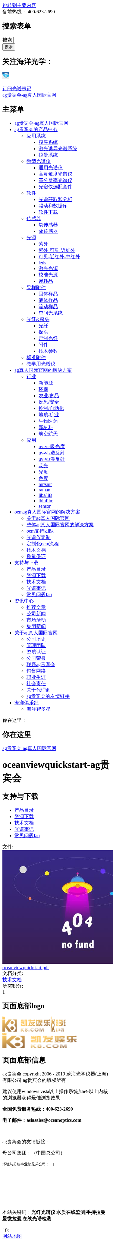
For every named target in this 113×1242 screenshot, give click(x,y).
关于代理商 (39, 689)
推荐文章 (36, 607)
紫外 (43, 243)
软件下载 (48, 212)
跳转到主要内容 (19, 5)
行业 (31, 376)
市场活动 (36, 620)
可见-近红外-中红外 (59, 256)
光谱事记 (36, 588)
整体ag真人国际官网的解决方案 (60, 524)
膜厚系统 (48, 142)
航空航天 (48, 433)
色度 (43, 478)
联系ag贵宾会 (41, 664)
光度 (43, 471)
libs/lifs (45, 495)
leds (42, 262)
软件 (31, 193)
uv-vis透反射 (52, 452)
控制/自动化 (51, 408)
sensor (45, 506)
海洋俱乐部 (26, 702)
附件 (43, 344)
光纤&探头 (38, 319)
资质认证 (36, 651)
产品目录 (36, 569)
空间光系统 (51, 312)
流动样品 (48, 306)
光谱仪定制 (39, 537)
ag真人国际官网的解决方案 (43, 370)
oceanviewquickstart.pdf (25, 967)
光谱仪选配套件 (55, 186)
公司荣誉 (36, 658)
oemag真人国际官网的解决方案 (47, 511)
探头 (43, 332)
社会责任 (36, 683)
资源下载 (36, 575)
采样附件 (36, 287)
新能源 (46, 382)
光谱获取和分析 (55, 199)
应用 (31, 440)
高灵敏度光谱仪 (55, 174)
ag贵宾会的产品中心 (36, 129)
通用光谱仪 (51, 167)
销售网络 (36, 670)
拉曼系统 (48, 154)
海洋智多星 (39, 709)
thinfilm (46, 500)
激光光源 (48, 268)
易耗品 (46, 281)
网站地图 (12, 1236)
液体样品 (48, 300)
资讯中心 (24, 600)
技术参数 (48, 351)
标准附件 (36, 357)
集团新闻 (36, 626)
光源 (31, 237)
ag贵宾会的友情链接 (48, 696)
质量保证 (36, 556)
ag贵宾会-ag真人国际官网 (29, 94)
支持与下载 (26, 562)
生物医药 (48, 421)
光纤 (43, 325)
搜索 (7, 39)
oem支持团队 (40, 530)
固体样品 (48, 293)
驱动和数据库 (53, 205)
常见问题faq (39, 594)
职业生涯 (36, 677)
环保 (43, 389)
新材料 (46, 427)
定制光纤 (48, 338)
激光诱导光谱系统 (58, 148)
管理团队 (36, 645)
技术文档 (36, 550)
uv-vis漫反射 (52, 459)
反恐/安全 (49, 402)
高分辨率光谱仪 (55, 180)
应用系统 (36, 135)
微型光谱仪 (39, 161)
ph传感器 (48, 231)
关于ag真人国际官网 (48, 518)
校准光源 (48, 274)
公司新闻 (36, 613)
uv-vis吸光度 (52, 446)
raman (44, 489)
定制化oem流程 (43, 543)
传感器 (34, 218)
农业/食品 (49, 395)
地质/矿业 (49, 414)
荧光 (43, 465)
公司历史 (36, 639)
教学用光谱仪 (41, 363)
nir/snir (45, 484)
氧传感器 (48, 224)
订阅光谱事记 (16, 88)
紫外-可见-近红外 (57, 250)
